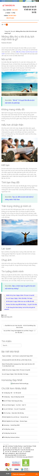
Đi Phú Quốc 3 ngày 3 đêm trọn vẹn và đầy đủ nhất (20, 301)
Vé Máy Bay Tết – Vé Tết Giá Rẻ (12, 393)
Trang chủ (26, 7)
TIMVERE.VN (9, 5)
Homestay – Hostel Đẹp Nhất (11, 425)
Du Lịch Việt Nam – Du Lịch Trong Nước (14, 409)
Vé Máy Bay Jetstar (8, 429)
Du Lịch (34, 9)
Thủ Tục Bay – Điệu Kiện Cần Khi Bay (13, 413)
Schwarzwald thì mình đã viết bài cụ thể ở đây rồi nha (16, 360)
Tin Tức (34, 12)
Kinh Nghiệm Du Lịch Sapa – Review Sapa (15, 421)
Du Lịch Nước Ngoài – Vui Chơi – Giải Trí (14, 405)
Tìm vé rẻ (9, 43)
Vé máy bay (27, 9)
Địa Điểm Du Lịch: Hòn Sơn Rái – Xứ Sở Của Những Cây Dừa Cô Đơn (20, 326)
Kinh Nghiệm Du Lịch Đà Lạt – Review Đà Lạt (16, 417)
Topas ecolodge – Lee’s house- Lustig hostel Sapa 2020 (17, 356)
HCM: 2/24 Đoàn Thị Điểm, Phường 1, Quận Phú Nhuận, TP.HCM (20, 446)
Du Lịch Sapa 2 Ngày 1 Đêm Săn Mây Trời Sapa (19, 298)
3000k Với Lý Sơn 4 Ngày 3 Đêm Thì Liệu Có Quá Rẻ (20, 295)
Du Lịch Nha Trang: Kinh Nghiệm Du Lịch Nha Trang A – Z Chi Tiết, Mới (19, 331)
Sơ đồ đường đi (22, 453)
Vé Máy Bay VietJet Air (9, 433)
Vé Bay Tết (33, 7)
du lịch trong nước (7, 317)
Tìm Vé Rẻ (6, 444)
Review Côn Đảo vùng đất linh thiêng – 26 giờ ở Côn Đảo (21, 304)
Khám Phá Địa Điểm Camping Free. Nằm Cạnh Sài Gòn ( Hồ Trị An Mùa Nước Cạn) (18, 365)
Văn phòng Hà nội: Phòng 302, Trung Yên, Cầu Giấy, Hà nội (19, 450)
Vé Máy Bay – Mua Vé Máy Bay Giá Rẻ (13, 397)
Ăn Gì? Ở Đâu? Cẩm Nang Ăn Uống (12, 401)
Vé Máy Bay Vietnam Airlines (11, 437)
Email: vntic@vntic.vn (10, 453)
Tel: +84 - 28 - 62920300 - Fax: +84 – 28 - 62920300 (17, 448)
